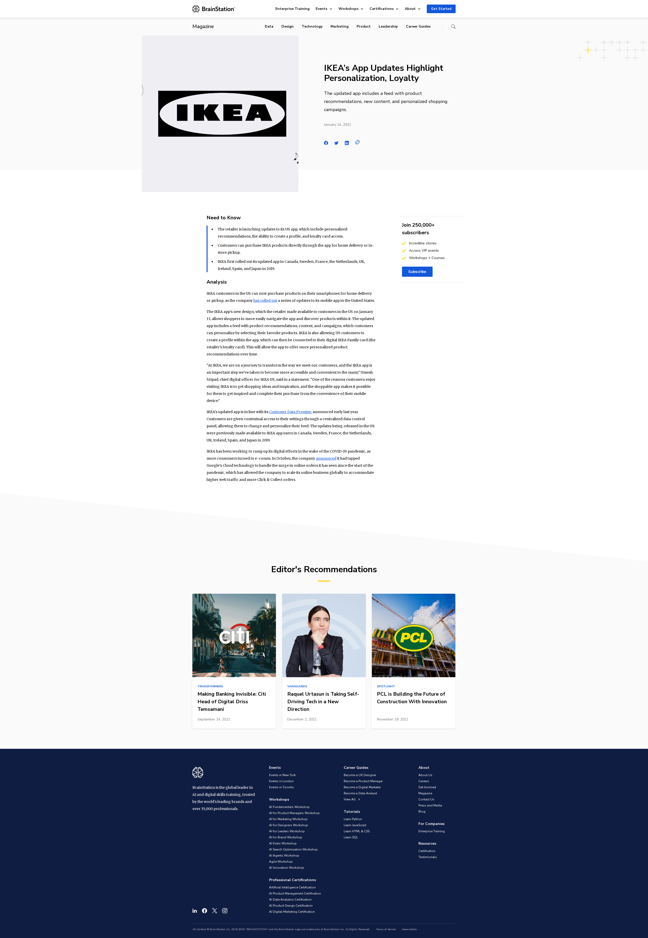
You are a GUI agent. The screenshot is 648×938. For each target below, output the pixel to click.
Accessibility (409, 929)
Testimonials (427, 857)
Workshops (348, 8)
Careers (423, 781)
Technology (312, 26)
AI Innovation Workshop (286, 868)
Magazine (425, 793)
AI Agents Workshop (284, 856)
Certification (426, 851)
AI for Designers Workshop (288, 825)
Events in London (281, 781)
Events (321, 8)
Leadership (388, 26)
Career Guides (418, 26)
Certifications (382, 8)
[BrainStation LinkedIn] (194, 911)
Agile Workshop (281, 862)
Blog (422, 811)
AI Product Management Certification (295, 893)
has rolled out (265, 300)
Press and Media (430, 805)
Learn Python (353, 819)
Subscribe (417, 271)
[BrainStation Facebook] (204, 910)
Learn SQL (351, 837)
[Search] (453, 26)
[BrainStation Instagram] (224, 910)
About (410, 8)
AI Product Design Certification (291, 906)
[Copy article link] (357, 142)
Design (287, 26)
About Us (425, 775)
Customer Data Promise (290, 412)
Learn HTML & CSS (357, 831)
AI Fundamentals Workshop (289, 807)
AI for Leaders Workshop (287, 831)
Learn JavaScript (355, 825)
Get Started (441, 9)
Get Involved (427, 787)
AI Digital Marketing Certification (292, 912)
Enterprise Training (292, 8)
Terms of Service (386, 929)
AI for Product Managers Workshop (294, 813)
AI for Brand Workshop (285, 837)
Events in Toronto (281, 787)
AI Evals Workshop (283, 843)
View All (350, 799)
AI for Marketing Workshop (288, 819)
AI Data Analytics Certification (290, 900)
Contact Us (426, 799)
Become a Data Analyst (360, 793)
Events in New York (282, 775)
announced (326, 458)
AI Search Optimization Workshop (293, 849)
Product (364, 26)
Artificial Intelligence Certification (292, 887)
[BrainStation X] (214, 910)
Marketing (340, 26)
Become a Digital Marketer (362, 787)
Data (269, 26)
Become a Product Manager (363, 781)
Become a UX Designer (360, 775)
